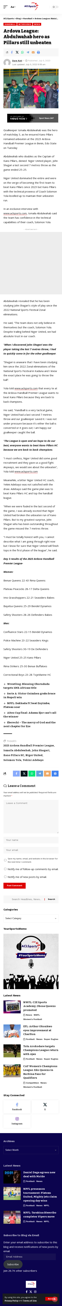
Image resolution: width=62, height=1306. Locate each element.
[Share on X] (17, 52)
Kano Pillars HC (13, 755)
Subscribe (13, 1264)
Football (30, 1039)
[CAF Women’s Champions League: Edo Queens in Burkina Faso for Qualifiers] (12, 1070)
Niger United (34, 755)
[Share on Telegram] (27, 52)
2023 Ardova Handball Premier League (28, 745)
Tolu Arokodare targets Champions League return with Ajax (40, 1050)
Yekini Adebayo (33, 760)
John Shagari (40, 750)
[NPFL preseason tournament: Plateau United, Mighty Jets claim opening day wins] (12, 1193)
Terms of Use (30, 1300)
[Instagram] (17, 1121)
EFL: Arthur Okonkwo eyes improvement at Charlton (37, 1030)
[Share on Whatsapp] (22, 52)
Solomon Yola (12, 760)
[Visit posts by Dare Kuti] (7, 62)
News (37, 24)
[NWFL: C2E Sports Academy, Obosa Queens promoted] (12, 1006)
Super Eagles (51, 1039)
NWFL (37, 1015)
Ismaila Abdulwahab (16, 750)
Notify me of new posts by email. (27, 877)
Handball (10, 24)
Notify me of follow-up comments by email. (33, 869)
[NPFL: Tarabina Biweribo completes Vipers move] (12, 1217)
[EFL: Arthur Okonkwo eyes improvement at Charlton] (12, 1030)
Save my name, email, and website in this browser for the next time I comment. (33, 860)
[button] (51, 1299)
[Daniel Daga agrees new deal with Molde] (12, 1177)
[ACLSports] (31, 7)
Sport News (44, 118)
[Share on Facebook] (11, 52)
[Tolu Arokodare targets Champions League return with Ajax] (12, 1050)
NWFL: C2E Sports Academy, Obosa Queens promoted (39, 1006)
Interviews (24, 24)
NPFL (46, 1205)
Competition (32, 1083)
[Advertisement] (31, 263)
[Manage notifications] (55, 1299)
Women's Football (32, 1019)
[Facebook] (17, 1107)
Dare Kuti (17, 60)
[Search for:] (26, 899)
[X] (45, 1107)
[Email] (33, 52)
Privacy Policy (11, 1300)
